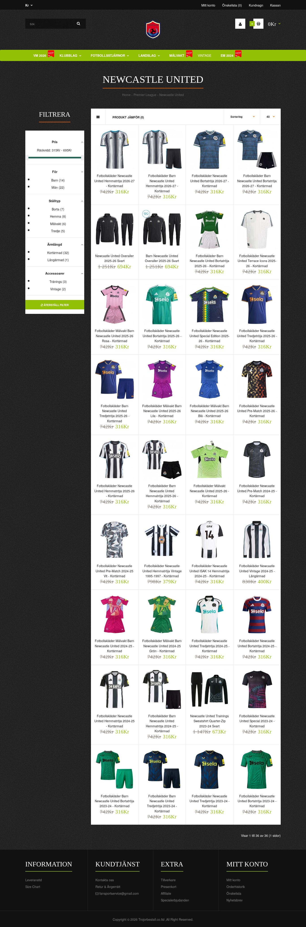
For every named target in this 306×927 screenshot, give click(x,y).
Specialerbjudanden (175, 900)
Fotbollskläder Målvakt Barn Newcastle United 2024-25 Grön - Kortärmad (162, 645)
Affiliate (166, 893)
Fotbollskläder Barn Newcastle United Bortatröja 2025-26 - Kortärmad (209, 261)
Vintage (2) (58, 289)
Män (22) (58, 187)
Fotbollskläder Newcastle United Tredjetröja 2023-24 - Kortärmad (210, 801)
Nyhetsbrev (234, 900)
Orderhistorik (235, 886)
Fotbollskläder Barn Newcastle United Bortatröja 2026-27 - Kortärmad (257, 180)
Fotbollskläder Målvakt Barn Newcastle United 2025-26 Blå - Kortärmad (209, 411)
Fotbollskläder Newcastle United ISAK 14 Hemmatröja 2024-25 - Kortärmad (209, 571)
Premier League (145, 94)
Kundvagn (256, 5)
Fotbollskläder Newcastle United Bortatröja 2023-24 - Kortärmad (257, 801)
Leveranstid (33, 880)
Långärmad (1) (58, 260)
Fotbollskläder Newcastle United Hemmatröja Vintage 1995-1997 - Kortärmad (162, 571)
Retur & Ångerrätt (107, 886)
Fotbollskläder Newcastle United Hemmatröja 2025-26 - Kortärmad (114, 490)
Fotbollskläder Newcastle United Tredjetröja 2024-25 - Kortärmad (210, 645)
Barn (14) (58, 180)
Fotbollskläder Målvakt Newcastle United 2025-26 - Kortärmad (209, 490)
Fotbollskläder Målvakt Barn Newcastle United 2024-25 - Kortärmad (114, 645)
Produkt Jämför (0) (128, 117)
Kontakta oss (104, 880)
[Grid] (98, 116)
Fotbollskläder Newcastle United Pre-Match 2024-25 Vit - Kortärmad (114, 571)
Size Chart (32, 886)
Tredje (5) (58, 231)
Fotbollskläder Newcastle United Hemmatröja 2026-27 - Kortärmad (114, 180)
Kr (27, 5)
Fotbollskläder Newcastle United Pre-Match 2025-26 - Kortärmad (257, 411)
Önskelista (233, 893)
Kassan (275, 5)
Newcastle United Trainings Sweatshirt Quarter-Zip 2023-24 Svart (209, 721)
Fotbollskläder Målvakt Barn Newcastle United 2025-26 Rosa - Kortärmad (114, 335)
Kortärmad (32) (58, 252)
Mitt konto (208, 5)
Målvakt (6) (58, 223)
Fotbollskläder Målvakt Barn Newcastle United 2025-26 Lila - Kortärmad (162, 411)
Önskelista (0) (232, 5)
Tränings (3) (58, 281)
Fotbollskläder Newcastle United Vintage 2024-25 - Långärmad (257, 571)
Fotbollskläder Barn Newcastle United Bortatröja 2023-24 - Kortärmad (114, 801)
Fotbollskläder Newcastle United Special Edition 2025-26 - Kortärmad (210, 335)
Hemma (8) (58, 216)
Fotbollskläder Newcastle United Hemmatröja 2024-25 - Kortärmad (114, 721)
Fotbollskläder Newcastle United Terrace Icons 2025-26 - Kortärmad (257, 261)
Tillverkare (168, 880)
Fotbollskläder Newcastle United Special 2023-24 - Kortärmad (257, 721)
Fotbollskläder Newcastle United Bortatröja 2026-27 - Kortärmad (209, 180)
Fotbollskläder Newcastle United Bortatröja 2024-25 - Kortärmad (257, 645)
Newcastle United (171, 94)
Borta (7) (58, 209)
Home (126, 94)
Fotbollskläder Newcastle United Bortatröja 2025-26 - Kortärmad (162, 335)
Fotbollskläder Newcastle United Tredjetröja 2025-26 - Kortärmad (257, 335)
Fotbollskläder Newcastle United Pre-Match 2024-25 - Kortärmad (257, 490)
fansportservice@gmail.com (119, 893)
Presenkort (168, 886)
